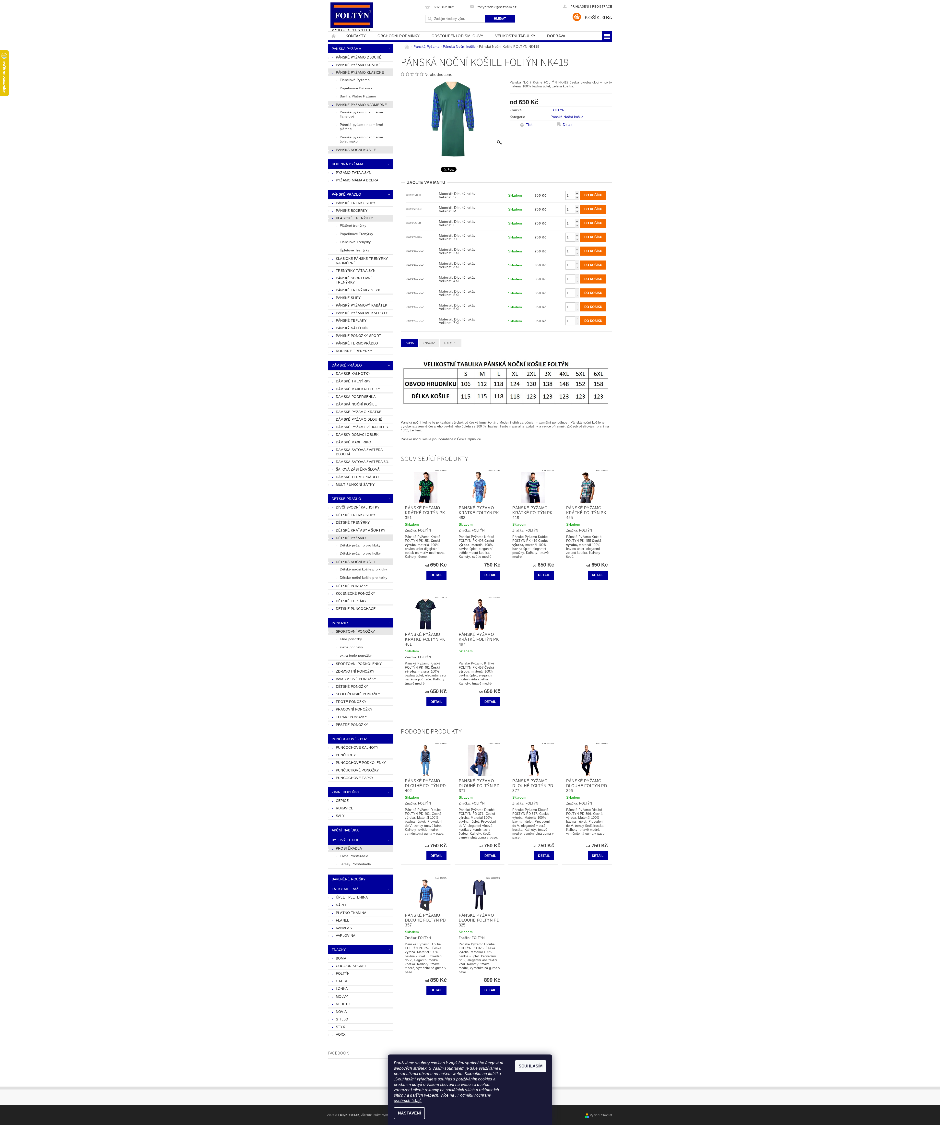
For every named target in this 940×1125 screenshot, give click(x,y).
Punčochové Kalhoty (357, 747)
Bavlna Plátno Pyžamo (358, 96)
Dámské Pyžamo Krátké (358, 412)
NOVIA (341, 1012)
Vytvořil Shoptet (601, 1115)
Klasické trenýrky (354, 218)
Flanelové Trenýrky (355, 242)
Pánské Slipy (348, 298)
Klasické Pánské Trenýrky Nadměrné (362, 261)
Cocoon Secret (351, 966)
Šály (340, 816)
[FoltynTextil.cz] (351, 17)
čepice (342, 801)
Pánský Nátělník (352, 328)
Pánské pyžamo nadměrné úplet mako (361, 139)
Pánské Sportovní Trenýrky (354, 280)
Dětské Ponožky (352, 586)
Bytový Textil (345, 840)
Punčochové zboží (350, 739)
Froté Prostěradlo (354, 856)
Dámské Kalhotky (353, 374)
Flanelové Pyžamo (355, 80)
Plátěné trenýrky (353, 225)
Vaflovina (345, 935)
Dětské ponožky (352, 686)
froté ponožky (351, 702)
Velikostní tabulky (515, 36)
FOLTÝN (343, 973)
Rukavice (344, 808)
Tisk (529, 125)
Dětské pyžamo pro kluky (360, 545)
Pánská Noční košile (356, 150)
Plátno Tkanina (351, 913)
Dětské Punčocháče (356, 609)
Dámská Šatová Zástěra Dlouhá (359, 452)
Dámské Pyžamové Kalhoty (362, 427)
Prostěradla (349, 848)
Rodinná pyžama (347, 164)
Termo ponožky (351, 717)
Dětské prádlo (346, 499)
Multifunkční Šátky (355, 484)
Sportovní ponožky (355, 631)
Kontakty (356, 36)
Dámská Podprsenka (356, 397)
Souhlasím (530, 1066)
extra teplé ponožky (356, 655)
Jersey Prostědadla (355, 864)
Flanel (342, 920)
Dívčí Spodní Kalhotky (358, 507)
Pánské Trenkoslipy (356, 203)
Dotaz (567, 125)
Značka (429, 343)
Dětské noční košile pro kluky (363, 569)
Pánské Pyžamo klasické (360, 72)
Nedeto (343, 1004)
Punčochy (346, 755)
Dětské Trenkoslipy (356, 515)
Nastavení (409, 1113)
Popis (409, 343)
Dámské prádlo (347, 365)
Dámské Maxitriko (353, 442)
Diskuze (451, 343)
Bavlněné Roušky (349, 879)
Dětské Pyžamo (351, 538)
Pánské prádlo (346, 194)
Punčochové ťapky (354, 778)
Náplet (343, 905)
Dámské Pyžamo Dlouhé (359, 419)
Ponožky (340, 623)
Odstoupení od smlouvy (457, 36)
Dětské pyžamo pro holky (360, 553)
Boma (341, 958)
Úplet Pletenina (352, 897)
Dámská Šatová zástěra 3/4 (362, 462)
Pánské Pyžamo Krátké (358, 65)
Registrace (602, 6)
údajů (416, 1101)
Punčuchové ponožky (357, 770)
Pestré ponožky (352, 725)
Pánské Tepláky (351, 320)
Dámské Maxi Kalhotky (358, 389)
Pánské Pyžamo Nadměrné (361, 105)
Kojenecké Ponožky (355, 593)
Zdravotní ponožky (355, 671)
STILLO (342, 1019)
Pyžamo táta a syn (353, 173)
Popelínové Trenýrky (356, 234)
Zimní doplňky (345, 792)
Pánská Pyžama (346, 49)
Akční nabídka (345, 830)
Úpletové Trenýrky (354, 250)
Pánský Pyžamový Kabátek (361, 305)
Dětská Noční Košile (356, 562)
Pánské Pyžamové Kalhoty (362, 313)
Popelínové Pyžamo (356, 88)
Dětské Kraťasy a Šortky (360, 530)
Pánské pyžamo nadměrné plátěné (361, 127)
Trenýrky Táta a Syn (356, 270)
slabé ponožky (351, 647)
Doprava (556, 36)
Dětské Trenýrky (353, 522)
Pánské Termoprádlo (357, 343)
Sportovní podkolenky (359, 664)
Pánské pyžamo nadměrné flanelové (361, 114)
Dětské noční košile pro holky (363, 578)
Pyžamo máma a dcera (357, 180)
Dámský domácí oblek (357, 435)
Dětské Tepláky (351, 601)
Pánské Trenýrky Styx (358, 290)
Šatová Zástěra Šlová (357, 469)
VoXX (340, 1034)
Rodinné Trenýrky (354, 351)
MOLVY (342, 996)
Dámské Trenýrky (353, 381)
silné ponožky (351, 639)
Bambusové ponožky (356, 679)
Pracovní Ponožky (354, 709)
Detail (436, 575)
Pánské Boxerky (351, 211)
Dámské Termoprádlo (357, 477)
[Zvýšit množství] (577, 193)
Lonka (342, 989)
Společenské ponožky (358, 694)
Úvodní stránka (334, 36)
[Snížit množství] (577, 197)
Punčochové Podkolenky (361, 763)
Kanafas (344, 928)
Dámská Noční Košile (356, 404)
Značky (339, 950)
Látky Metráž (345, 889)
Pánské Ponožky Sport (358, 336)
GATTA (341, 981)
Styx (340, 1027)
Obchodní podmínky (398, 36)
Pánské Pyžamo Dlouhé (358, 57)
